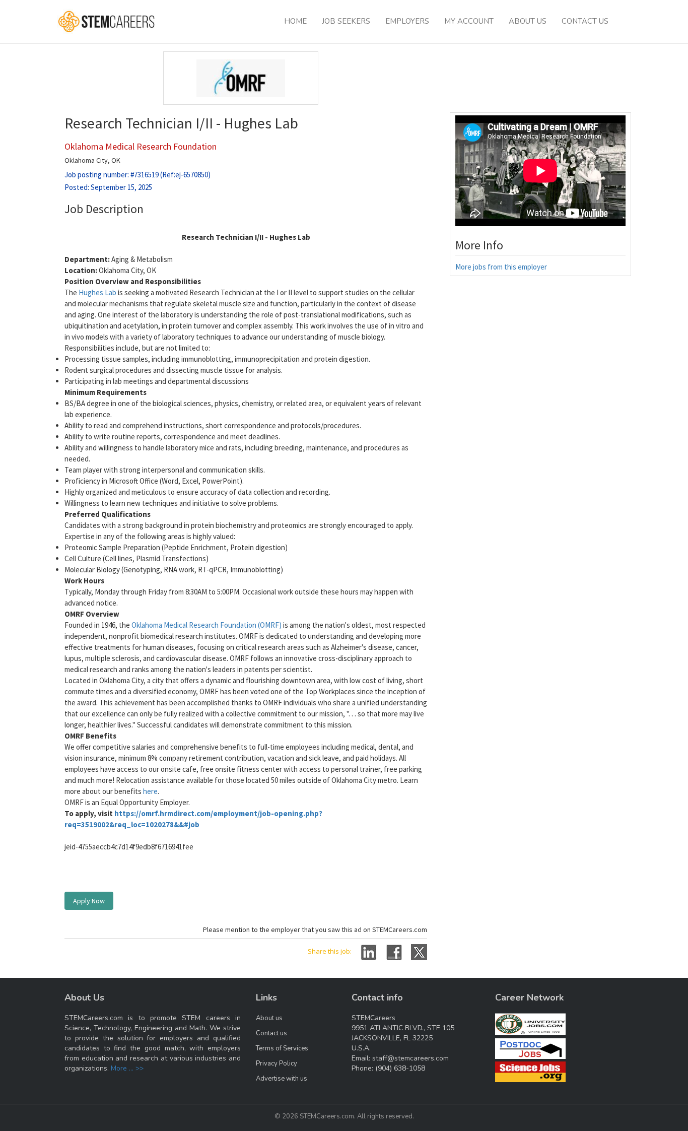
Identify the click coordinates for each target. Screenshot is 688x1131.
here (150, 791)
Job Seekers (346, 21)
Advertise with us (281, 1078)
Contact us (271, 1033)
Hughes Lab (97, 292)
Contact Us (585, 21)
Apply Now (89, 900)
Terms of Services (282, 1048)
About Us (527, 21)
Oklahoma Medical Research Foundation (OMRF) (206, 625)
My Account (469, 21)
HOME (295, 21)
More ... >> (127, 1068)
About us (269, 1018)
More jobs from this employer (501, 267)
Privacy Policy (276, 1063)
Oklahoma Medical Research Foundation (140, 146)
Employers (407, 21)
